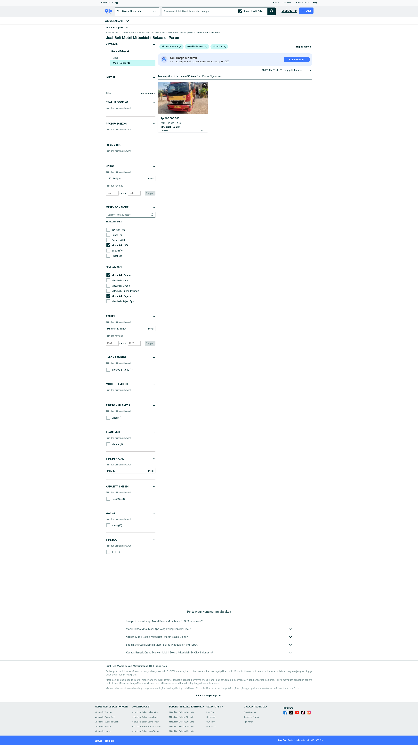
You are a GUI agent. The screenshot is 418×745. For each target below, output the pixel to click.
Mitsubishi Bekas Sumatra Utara (146, 726)
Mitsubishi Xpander (103, 712)
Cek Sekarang (296, 59)
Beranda (110, 33)
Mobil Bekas (128, 33)
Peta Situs (211, 712)
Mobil (118, 33)
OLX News (211, 726)
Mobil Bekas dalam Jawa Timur (151, 33)
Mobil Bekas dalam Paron (208, 33)
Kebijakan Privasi (251, 717)
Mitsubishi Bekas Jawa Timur (145, 722)
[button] (109, 2)
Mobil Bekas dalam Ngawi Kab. (181, 33)
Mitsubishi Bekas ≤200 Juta (181, 722)
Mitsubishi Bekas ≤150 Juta (181, 717)
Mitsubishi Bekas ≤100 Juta (181, 712)
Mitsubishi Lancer (103, 731)
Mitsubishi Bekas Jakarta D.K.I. (146, 712)
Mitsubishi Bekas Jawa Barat (145, 717)
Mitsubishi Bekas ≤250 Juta (181, 726)
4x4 (126, 27)
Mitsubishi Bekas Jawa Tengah (146, 731)
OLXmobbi (211, 717)
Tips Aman (248, 722)
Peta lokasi (109, 741)
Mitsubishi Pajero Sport (105, 717)
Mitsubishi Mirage (103, 726)
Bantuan (98, 741)
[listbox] (180, 47)
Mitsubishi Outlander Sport (107, 722)
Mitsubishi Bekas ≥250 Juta (181, 731)
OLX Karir (210, 722)
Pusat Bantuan (250, 712)
